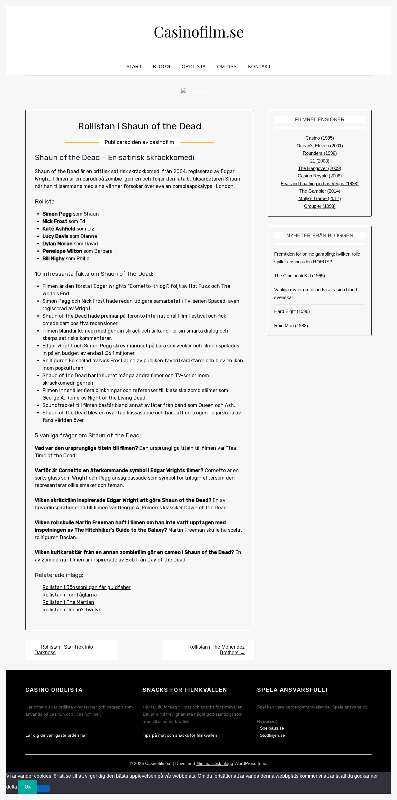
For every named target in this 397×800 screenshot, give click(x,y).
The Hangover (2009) (319, 168)
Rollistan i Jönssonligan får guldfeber (86, 587)
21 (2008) (319, 160)
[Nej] (43, 788)
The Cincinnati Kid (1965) (299, 275)
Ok (28, 786)
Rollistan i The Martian (68, 602)
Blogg (162, 66)
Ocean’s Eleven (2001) (320, 145)
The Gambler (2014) (319, 191)
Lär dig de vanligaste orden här (56, 735)
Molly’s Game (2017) (319, 198)
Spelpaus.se (272, 728)
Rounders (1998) (320, 153)
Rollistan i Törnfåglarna (69, 595)
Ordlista (194, 66)
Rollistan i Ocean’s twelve (71, 610)
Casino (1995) (320, 138)
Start (134, 66)
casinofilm (161, 142)
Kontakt (259, 66)
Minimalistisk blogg (214, 763)
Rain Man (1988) (291, 325)
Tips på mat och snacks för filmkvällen (180, 735)
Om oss (227, 66)
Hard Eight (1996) (292, 311)
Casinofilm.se (199, 31)
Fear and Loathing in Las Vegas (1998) (320, 183)
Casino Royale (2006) (320, 175)
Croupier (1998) (320, 206)
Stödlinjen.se (272, 735)
